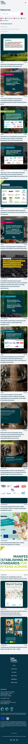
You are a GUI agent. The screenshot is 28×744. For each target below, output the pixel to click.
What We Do (14, 675)
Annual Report (5, 20)
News (3, 18)
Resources (14, 679)
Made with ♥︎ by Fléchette (21, 736)
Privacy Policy (14, 733)
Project (23, 18)
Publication (17, 18)
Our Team (14, 672)
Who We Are (14, 668)
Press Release (10, 18)
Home (14, 665)
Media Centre (14, 682)
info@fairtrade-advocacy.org (9, 702)
